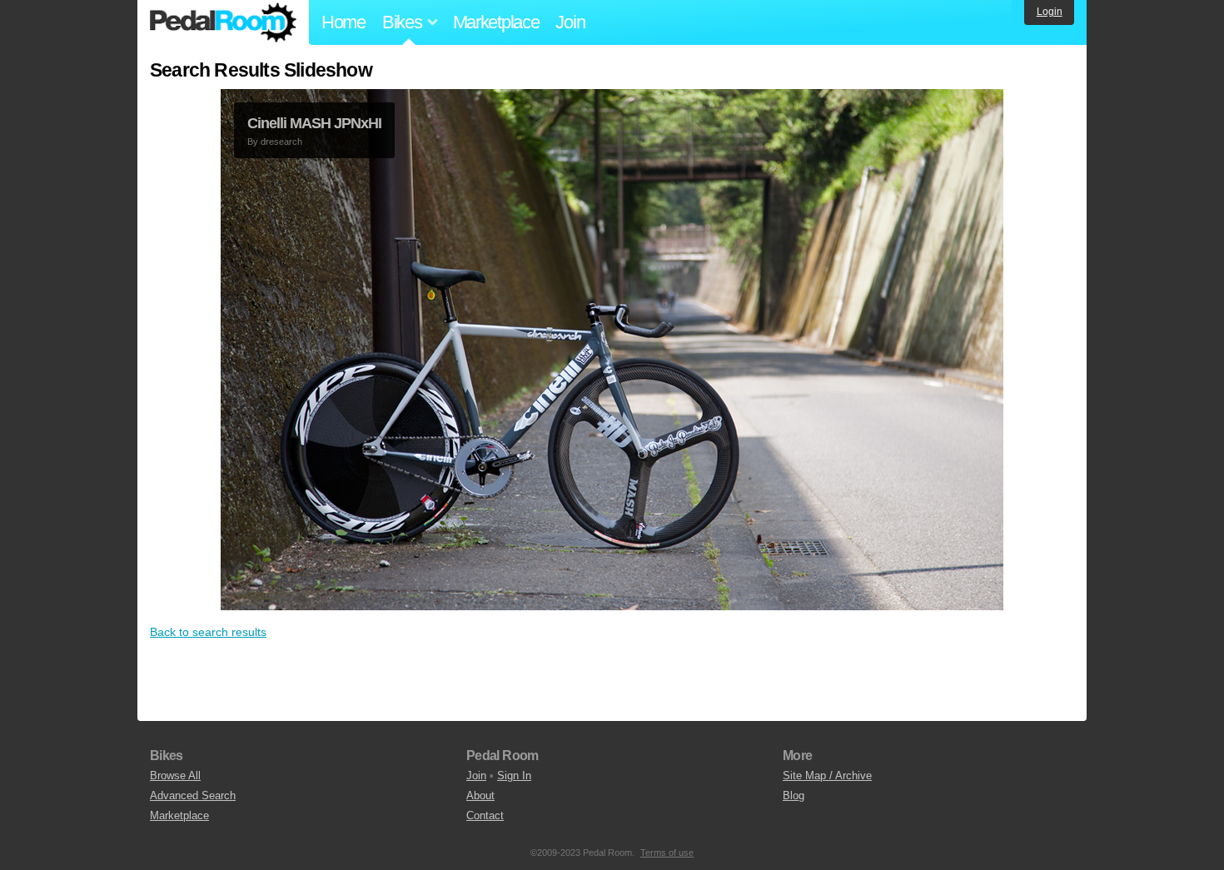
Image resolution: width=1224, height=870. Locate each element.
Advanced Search (193, 795)
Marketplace (496, 22)
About (480, 795)
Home (343, 22)
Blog (793, 795)
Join (570, 22)
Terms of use (667, 853)
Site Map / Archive (827, 775)
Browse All (175, 775)
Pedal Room (223, 22)
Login (1049, 11)
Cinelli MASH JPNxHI (314, 123)
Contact (485, 815)
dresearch (281, 142)
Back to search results (208, 632)
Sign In (514, 775)
